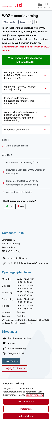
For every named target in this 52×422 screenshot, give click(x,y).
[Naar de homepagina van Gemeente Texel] (12, 5)
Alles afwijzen (26, 416)
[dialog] (26, 400)
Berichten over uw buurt (20, 338)
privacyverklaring (34, 395)
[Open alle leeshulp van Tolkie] (36, 22)
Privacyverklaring (17, 348)
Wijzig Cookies (14, 368)
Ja (10, 206)
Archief (11, 343)
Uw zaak (10, 361)
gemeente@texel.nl (17, 258)
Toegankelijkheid (16, 353)
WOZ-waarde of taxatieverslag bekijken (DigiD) (28, 60)
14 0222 (12, 263)
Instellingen (26, 409)
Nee (22, 206)
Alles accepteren (26, 401)
